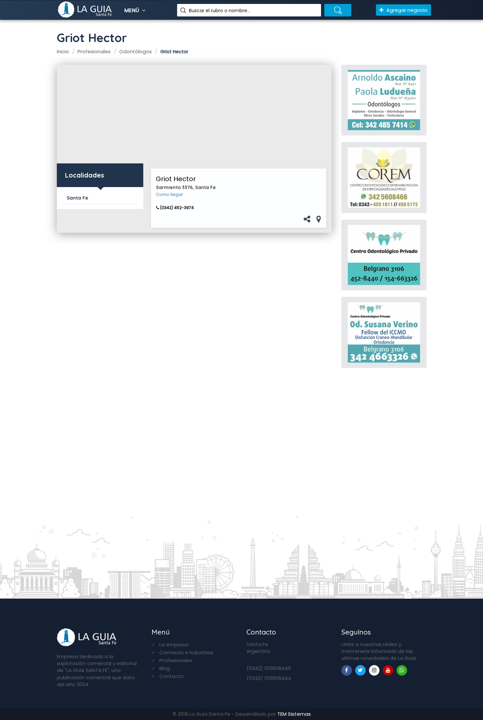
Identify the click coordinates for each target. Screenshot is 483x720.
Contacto (171, 676)
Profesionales (176, 660)
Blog (164, 668)
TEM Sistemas (294, 713)
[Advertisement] (194, 114)
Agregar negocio (406, 10)
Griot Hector (176, 178)
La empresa (173, 644)
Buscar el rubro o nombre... (219, 10)
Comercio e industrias (186, 652)
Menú (132, 10)
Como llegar (169, 195)
